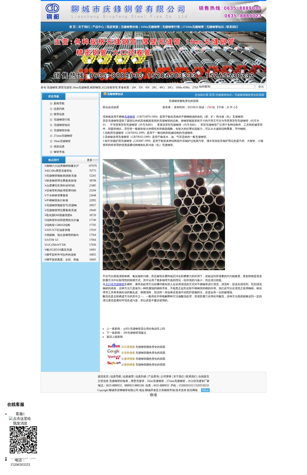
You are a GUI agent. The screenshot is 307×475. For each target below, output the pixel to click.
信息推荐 (128, 376)
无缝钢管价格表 (118, 381)
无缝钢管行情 (171, 26)
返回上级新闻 (115, 336)
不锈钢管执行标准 (57, 200)
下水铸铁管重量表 (57, 195)
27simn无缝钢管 (63, 135)
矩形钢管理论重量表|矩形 (62, 180)
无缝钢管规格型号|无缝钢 (62, 205)
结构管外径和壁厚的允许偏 (63, 220)
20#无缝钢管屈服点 (134, 332)
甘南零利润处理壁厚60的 (61, 190)
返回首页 (103, 376)
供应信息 (59, 146)
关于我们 (84, 26)
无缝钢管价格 (129, 26)
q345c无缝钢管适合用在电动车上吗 (144, 328)
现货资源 (112, 26)
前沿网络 (192, 390)
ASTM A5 (52, 239)
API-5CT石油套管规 (58, 230)
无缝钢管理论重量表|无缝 (62, 210)
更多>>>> (93, 160)
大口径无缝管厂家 (198, 381)
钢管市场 (59, 151)
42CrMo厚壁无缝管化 (59, 170)
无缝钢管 (129, 116)
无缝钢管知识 (215, 26)
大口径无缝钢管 (114, 284)
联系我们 (232, 26)
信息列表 (59, 108)
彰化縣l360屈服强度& (59, 215)
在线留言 (203, 376)
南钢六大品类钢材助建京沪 (63, 165)
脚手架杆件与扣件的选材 (61, 254)
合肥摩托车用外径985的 (61, 185)
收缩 (153, 395)
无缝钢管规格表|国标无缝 (62, 175)
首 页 (72, 26)
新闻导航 (59, 103)
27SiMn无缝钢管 (193, 26)
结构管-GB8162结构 (58, 225)
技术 (178, 390)
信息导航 (115, 376)
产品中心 (98, 26)
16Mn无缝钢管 (150, 26)
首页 (212, 94)
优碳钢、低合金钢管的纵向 (63, 234)
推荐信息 (59, 114)
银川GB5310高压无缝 (59, 249)
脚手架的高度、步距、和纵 (63, 259)
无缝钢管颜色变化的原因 (143, 346)
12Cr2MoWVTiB (56, 244)
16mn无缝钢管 (62, 141)
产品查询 (153, 376)
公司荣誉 (166, 376)
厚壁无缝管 (137, 381)
